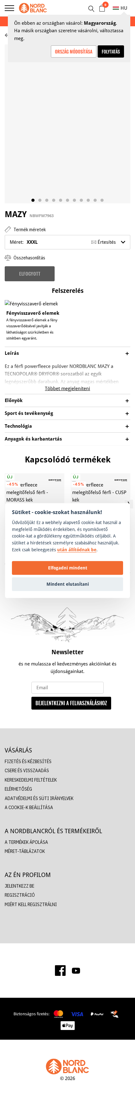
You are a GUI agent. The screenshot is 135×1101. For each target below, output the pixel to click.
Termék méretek (29, 229)
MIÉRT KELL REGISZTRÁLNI (31, 904)
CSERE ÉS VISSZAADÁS (27, 770)
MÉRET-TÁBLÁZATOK (25, 851)
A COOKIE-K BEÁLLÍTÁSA (29, 807)
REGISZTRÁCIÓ (20, 895)
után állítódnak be (76, 549)
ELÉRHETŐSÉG (18, 789)
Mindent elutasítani (67, 584)
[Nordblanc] (33, 8)
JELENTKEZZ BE (19, 886)
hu (124, 8)
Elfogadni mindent (67, 567)
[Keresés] (91, 9)
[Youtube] (76, 970)
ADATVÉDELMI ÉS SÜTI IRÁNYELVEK (39, 798)
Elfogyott (29, 273)
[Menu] (9, 8)
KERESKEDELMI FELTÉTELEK (31, 780)
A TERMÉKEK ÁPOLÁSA (26, 842)
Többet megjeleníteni (67, 388)
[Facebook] (60, 970)
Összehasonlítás (29, 258)
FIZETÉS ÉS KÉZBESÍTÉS (28, 761)
